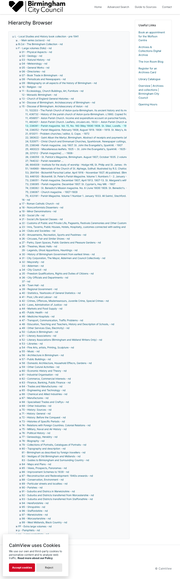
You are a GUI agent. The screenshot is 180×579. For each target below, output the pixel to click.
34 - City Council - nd (34, 269)
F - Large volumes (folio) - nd (35, 48)
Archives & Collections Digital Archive (150, 51)
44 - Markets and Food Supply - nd (42, 308)
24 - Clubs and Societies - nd (38, 230)
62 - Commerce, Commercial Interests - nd (46, 378)
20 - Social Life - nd (33, 215)
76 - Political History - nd (36, 432)
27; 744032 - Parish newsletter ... (44, 160)
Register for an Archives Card (148, 70)
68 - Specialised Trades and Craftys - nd (45, 401)
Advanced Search (118, 7)
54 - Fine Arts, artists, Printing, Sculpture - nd (48, 347)
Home (98, 7)
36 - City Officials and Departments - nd (45, 277)
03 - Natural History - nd (36, 59)
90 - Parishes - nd (32, 487)
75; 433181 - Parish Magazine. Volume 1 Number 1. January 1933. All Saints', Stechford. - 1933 (80, 195)
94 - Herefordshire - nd (35, 503)
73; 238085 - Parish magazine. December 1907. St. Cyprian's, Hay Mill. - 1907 (70, 184)
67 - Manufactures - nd (35, 397)
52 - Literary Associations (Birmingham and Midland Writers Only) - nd (62, 339)
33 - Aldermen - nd (33, 265)
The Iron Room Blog (151, 61)
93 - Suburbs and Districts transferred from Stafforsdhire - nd (57, 499)
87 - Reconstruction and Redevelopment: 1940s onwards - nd (57, 475)
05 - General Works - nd (35, 67)
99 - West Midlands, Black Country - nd (44, 522)
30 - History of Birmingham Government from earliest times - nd (58, 254)
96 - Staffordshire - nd (35, 510)
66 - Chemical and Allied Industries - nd (44, 394)
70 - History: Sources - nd (37, 409)
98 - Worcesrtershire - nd (36, 518)
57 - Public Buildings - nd (36, 359)
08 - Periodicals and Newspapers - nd (44, 79)
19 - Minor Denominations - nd (39, 211)
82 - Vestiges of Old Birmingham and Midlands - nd (51, 456)
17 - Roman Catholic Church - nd (40, 203)
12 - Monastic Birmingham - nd (39, 94)
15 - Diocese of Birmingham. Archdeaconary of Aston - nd (55, 106)
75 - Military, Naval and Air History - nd (44, 429)
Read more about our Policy (35, 558)
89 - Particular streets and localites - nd (45, 483)
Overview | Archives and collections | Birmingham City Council (151, 91)
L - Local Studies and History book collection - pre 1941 (47, 36)
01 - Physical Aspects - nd (37, 51)
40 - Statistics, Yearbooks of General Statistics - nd (51, 292)
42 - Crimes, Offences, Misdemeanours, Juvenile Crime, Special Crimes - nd (65, 300)
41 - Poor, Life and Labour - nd (39, 296)
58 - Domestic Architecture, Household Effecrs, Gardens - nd (57, 363)
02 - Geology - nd (32, 55)
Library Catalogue (149, 79)
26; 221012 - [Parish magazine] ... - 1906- (49, 153)
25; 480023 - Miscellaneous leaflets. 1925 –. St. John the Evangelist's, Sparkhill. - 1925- (75, 149)
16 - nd (26, 199)
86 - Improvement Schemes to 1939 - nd (45, 471)
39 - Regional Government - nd (39, 289)
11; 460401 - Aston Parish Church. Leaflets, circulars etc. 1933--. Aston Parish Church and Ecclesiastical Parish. (89, 121)
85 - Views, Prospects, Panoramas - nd (44, 467)
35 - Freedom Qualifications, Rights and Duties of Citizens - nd (58, 273)
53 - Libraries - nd (32, 343)
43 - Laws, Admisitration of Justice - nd (44, 304)
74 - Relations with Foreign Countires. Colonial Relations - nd (56, 425)
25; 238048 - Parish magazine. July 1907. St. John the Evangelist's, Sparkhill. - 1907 (74, 145)
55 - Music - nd (31, 351)
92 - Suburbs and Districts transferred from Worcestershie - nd (58, 495)
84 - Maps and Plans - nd (36, 464)
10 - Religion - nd (31, 86)
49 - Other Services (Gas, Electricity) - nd (45, 327)
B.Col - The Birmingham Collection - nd (40, 44)
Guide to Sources (145, 7)
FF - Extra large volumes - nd (35, 526)
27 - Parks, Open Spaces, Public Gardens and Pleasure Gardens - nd (61, 242)
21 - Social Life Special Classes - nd (42, 219)
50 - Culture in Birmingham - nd (40, 331)
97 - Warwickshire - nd (35, 514)
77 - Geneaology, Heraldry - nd (39, 436)
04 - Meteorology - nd (34, 63)
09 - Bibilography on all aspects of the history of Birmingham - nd (59, 82)
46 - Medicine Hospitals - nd (38, 316)
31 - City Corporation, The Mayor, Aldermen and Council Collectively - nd (63, 258)
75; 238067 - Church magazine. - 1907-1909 (51, 191)
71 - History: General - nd (36, 413)
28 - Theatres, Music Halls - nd (39, 246)
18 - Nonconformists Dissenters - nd (42, 207)
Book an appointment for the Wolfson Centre (152, 36)
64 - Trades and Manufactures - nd (42, 386)
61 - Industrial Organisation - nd (40, 374)
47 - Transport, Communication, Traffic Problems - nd (52, 320)
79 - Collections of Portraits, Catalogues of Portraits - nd (54, 444)
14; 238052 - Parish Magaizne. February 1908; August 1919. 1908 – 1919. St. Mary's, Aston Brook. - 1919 (86, 129)
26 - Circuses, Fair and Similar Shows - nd (46, 238)
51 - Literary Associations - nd (39, 335)
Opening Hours (148, 104)
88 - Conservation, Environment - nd (43, 479)
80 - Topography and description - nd (44, 448)
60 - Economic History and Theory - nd (44, 370)
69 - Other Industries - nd (36, 405)
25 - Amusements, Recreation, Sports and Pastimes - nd (54, 234)
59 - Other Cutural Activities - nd (40, 366)
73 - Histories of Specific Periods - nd (43, 421)
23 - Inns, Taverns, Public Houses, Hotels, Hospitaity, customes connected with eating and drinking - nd (81, 226)
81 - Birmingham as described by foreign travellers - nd (53, 452)
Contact (167, 7)
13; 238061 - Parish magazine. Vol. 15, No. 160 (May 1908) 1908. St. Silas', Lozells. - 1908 (77, 125)
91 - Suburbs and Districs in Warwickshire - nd (48, 491)
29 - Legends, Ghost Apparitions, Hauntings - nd (50, 250)
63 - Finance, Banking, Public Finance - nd (46, 382)
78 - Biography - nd (33, 440)
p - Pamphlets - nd (29, 530)
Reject (49, 567)
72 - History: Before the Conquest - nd (44, 417)
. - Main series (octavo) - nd (34, 40)
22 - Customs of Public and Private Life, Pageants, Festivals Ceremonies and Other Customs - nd (77, 223)
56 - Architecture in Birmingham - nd (43, 355)
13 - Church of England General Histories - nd (48, 98)
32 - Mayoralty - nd (33, 261)
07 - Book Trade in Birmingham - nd (42, 75)
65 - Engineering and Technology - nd (44, 390)
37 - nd (26, 281)
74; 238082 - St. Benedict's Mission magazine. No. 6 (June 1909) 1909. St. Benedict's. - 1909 (79, 187)
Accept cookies (22, 567)
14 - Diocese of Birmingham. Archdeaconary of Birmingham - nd (58, 102)
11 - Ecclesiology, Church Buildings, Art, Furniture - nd (52, 90)
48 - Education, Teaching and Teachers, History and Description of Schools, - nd (68, 324)
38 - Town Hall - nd (33, 285)
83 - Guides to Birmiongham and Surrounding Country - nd (55, 460)
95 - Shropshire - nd (33, 506)
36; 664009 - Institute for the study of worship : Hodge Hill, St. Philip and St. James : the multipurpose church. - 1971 (92, 164)
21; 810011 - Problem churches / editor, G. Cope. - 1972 (57, 133)
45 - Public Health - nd (35, 312)
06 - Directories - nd (33, 71)
